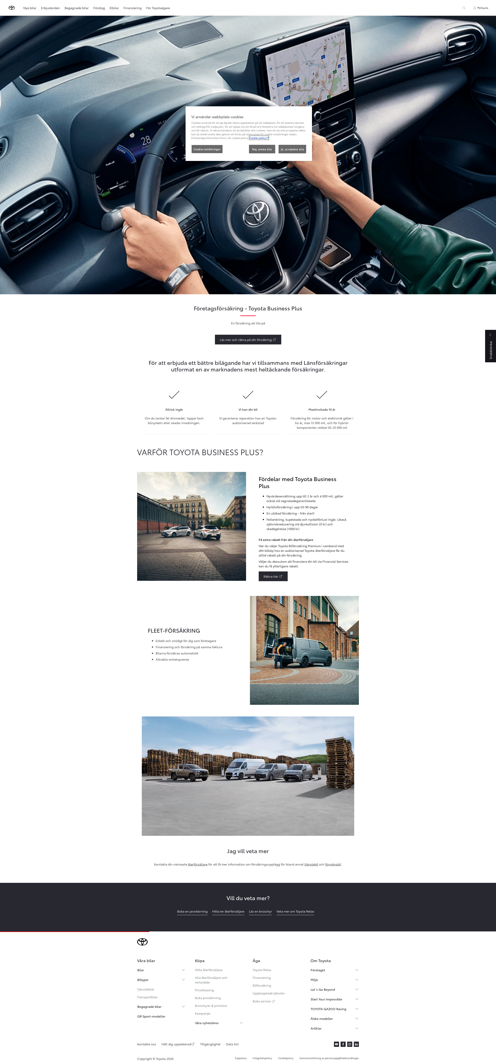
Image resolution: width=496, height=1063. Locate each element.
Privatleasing (204, 990)
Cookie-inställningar (207, 149)
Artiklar (316, 1028)
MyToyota (482, 7)
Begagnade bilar (77, 7)
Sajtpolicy (240, 1058)
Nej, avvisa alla (262, 149)
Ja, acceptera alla (292, 149)
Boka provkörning (208, 997)
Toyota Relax (262, 969)
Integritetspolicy (262, 1058)
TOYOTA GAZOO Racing (328, 1008)
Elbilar (114, 7)
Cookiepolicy (285, 1058)
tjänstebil (311, 864)
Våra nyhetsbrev (207, 1022)
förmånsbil (333, 864)
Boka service (264, 1001)
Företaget (318, 970)
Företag (99, 7)
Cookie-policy (257, 138)
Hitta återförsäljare (209, 969)
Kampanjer (203, 1013)
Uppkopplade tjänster (269, 993)
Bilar (140, 970)
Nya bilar (29, 7)
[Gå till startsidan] (12, 8)
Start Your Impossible (326, 999)
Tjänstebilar (145, 989)
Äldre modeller (322, 1018)
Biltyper (143, 979)
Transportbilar (147, 997)
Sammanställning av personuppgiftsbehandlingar (329, 1058)
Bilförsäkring (262, 985)
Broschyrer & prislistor (211, 1005)
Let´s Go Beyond (323, 989)
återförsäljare (198, 864)
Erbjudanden (50, 7)
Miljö (314, 979)
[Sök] (464, 8)
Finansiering (133, 7)
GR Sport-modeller (151, 1016)
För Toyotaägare (158, 7)
